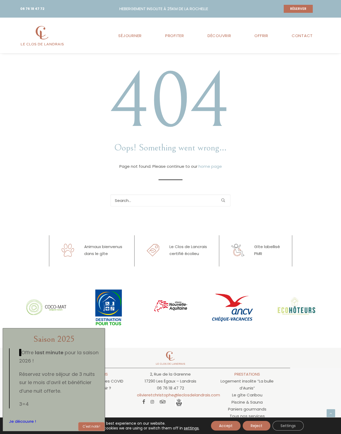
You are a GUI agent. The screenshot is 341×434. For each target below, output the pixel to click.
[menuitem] (131, 35)
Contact (302, 35)
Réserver (298, 8)
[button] (223, 200)
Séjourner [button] (130, 35)
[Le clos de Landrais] (42, 35)
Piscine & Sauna (247, 402)
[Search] (170, 200)
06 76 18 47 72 (32, 8)
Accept (226, 425)
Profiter (174, 35)
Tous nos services (247, 416)
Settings (288, 425)
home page (210, 166)
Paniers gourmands (247, 409)
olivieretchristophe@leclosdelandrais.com (178, 395)
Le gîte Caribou (247, 395)
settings (191, 428)
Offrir (261, 35)
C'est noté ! (91, 426)
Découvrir (219, 35)
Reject (256, 425)
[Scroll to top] (331, 413)
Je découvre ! (22, 421)
